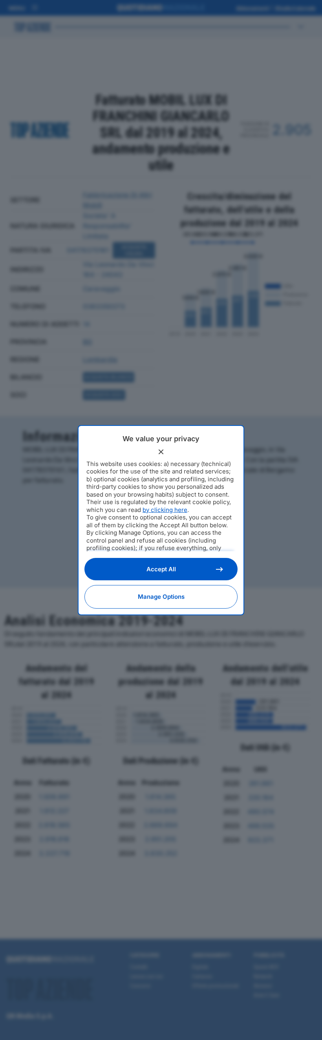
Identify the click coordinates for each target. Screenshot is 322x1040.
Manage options (161, 596)
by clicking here (165, 510)
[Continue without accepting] (161, 452)
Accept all (161, 569)
